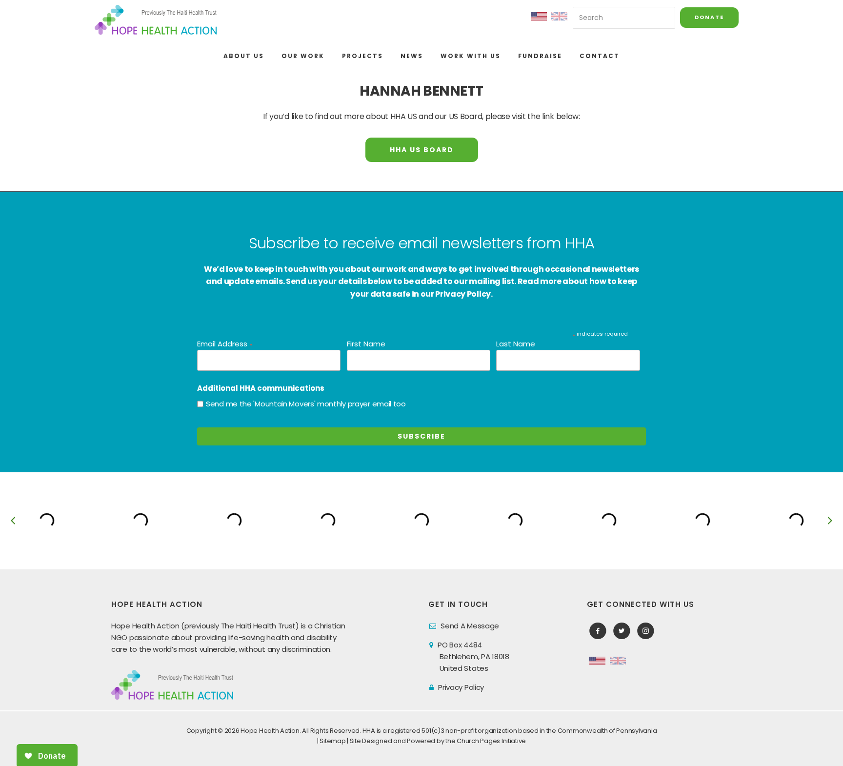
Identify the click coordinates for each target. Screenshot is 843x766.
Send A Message (470, 626)
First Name (366, 344)
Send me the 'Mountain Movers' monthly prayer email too (306, 404)
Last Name (515, 344)
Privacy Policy (461, 687)
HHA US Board (422, 150)
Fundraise (540, 56)
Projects (362, 56)
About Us (243, 56)
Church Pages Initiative (491, 741)
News (412, 56)
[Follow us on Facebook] (597, 631)
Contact (600, 56)
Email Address (225, 344)
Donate (709, 17)
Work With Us (471, 56)
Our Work (302, 56)
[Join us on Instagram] (645, 631)
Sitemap (332, 741)
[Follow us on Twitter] (621, 631)
